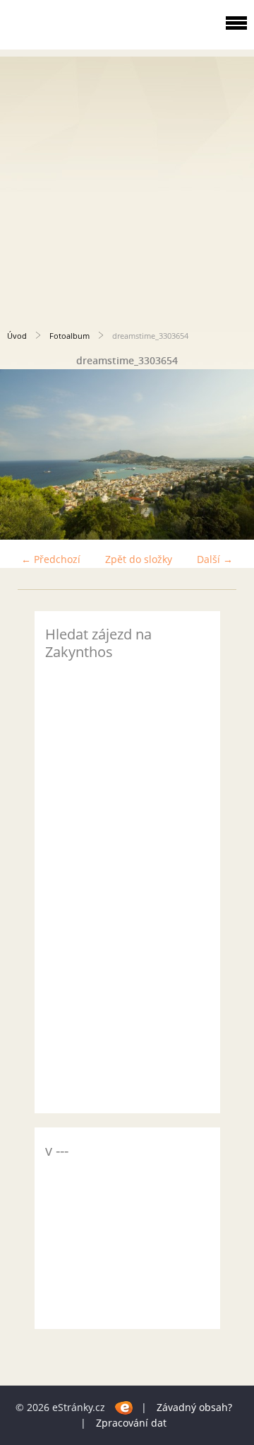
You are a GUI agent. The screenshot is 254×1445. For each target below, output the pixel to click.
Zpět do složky (138, 559)
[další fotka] (231, 454)
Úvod (17, 335)
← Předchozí (50, 559)
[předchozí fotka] (23, 454)
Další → (215, 559)
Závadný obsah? (194, 1407)
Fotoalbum (69, 335)
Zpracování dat (131, 1422)
